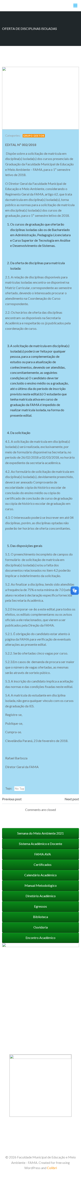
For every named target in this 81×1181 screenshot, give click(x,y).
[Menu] (75, 5)
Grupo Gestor (33, 135)
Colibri (52, 1168)
